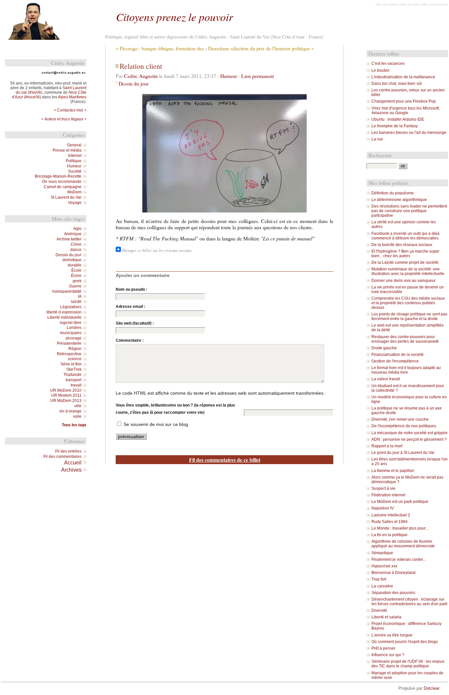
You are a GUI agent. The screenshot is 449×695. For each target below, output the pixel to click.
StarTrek (74, 369)
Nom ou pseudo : (131, 289)
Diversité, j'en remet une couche (400, 419)
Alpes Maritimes (72, 97)
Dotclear (431, 688)
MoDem (74, 192)
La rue (377, 139)
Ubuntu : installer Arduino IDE (397, 119)
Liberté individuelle (64, 317)
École (76, 270)
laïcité (76, 301)
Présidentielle (69, 343)
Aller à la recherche (435, 4)
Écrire (76, 275)
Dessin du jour (134, 83)
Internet (75, 155)
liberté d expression (64, 312)
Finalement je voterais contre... (398, 559)
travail (76, 385)
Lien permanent (257, 75)
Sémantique (382, 553)
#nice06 (32, 97)
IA (80, 296)
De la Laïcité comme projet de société (404, 262)
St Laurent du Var (66, 197)
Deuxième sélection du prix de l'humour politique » (261, 48)
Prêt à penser (383, 648)
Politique (74, 161)
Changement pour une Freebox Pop (403, 101)
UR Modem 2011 (66, 395)
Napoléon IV (382, 508)
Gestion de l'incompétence (395, 361)
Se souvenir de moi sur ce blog (156, 424)
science (75, 359)
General (74, 145)
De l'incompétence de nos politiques (403, 426)
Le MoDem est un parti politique (399, 501)
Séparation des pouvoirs (393, 592)
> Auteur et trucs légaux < (63, 119)
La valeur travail (385, 379)
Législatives (71, 307)
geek (77, 281)
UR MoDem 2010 (66, 390)
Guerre (75, 286)
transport (74, 380)
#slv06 (35, 92)
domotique (72, 260)
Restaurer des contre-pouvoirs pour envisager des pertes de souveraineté (405, 339)
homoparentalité (67, 291)
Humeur (228, 75)
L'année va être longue (392, 635)
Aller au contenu (387, 4)
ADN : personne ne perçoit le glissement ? (409, 439)
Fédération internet (388, 495)
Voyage (75, 202)
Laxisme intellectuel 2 (390, 515)
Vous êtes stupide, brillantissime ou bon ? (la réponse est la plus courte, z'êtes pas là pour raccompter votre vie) (175, 409)
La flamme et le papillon (392, 470)
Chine (76, 244)
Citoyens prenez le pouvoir (174, 16)
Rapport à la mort (386, 446)
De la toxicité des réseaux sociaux (401, 244)
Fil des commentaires (62, 456)
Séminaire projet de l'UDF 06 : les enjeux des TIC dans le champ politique (407, 663)
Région (75, 348)
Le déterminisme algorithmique (399, 199)
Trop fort (378, 579)
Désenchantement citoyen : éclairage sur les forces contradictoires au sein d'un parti (409, 601)
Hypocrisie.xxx (384, 566)
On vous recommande (62, 181)
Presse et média (67, 150)
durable (75, 265)
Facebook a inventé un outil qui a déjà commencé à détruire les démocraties (405, 235)
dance (76, 249)
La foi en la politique (389, 535)
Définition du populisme (392, 193)
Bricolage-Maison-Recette (58, 176)
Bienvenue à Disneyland (393, 572)
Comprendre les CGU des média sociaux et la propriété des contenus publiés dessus (408, 303)
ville (78, 406)
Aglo (77, 228)
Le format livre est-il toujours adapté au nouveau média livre (406, 370)
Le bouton (380, 70)
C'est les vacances (388, 63)
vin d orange (70, 411)
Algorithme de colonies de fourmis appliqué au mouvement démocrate (403, 543)
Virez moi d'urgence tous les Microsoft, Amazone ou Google (405, 110)
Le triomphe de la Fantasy (394, 126)
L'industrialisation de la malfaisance (403, 77)
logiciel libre (71, 322)
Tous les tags (74, 425)
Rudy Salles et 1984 (389, 521)
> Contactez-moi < (70, 110)
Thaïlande (72, 374)
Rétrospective (69, 354)
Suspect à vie (383, 488)
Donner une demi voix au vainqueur (403, 280)
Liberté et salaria (386, 617)
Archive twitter (69, 239)
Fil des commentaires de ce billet (224, 459)
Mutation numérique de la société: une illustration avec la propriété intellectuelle (407, 271)
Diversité (379, 610)
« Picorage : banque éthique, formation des (160, 48)
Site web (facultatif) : (135, 323)
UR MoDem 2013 (66, 400)
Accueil (73, 462)
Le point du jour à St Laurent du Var (403, 452)
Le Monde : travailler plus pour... (399, 528)
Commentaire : (130, 340)
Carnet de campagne (63, 187)
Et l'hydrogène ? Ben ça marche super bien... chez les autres (405, 253)
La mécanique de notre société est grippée (409, 433)
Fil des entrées (68, 451)
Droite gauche (384, 348)
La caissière (382, 586)
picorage (74, 338)
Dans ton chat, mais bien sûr (396, 83)
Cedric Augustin (141, 75)
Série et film (71, 364)
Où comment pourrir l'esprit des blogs (404, 641)
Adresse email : (130, 306)
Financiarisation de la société (397, 354)
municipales (71, 333)
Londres (74, 327)
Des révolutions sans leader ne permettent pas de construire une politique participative (409, 211)
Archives (71, 470)
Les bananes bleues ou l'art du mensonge (408, 132)
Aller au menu (409, 4)
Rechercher (380, 155)
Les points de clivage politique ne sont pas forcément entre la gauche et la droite (409, 316)
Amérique (73, 234)
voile (77, 416)
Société (75, 171)
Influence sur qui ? (387, 655)
